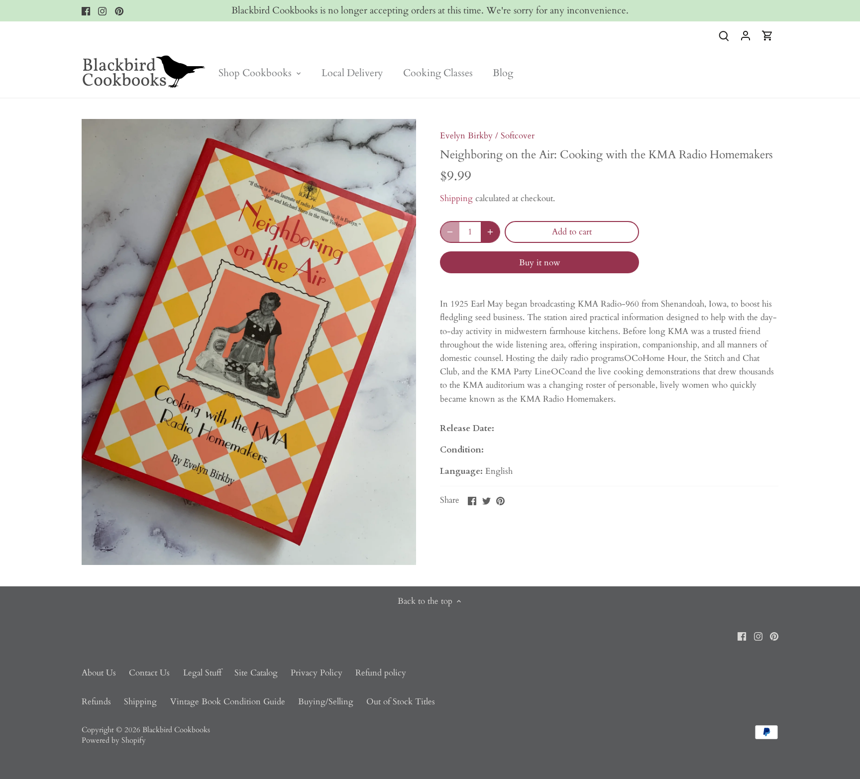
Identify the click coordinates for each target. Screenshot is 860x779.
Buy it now (539, 262)
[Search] (724, 35)
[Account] (745, 35)
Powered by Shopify (114, 740)
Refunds (96, 701)
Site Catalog (256, 672)
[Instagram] (102, 11)
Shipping (456, 198)
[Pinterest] (119, 11)
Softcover (518, 135)
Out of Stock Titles (400, 701)
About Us (99, 672)
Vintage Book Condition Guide (227, 701)
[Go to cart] (767, 35)
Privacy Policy (316, 672)
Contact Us (149, 672)
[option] (249, 342)
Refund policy (380, 672)
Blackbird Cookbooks (176, 730)
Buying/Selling (325, 701)
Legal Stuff (202, 672)
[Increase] (490, 232)
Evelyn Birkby (466, 135)
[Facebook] (86, 11)
